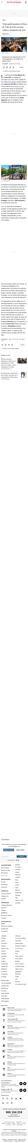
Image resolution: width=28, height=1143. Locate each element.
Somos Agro (4, 964)
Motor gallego (5, 1001)
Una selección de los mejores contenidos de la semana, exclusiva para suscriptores (16, 1020)
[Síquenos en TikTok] (3, 1103)
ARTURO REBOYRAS (5, 368)
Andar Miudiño (5, 993)
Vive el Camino (19, 964)
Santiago (17, 895)
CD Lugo (3, 990)
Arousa (17, 872)
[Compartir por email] (7, 67)
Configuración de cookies (19, 1140)
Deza (16, 880)
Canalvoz (18, 1123)
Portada (3, 938)
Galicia (3, 940)
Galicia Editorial (19, 1124)
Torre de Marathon (6, 983)
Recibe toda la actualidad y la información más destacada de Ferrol (16, 1057)
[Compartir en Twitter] (13, 67)
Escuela (17, 981)
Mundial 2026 (5, 980)
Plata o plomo (19, 956)
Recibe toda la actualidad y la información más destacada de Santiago (16, 1063)
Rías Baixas (12, 82)
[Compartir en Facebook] (10, 67)
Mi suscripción (5, 868)
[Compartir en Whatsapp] (3, 67)
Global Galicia (19, 943)
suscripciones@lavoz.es (14, 1116)
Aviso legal (4, 1139)
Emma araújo (5, 33)
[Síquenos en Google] (12, 1103)
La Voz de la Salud (20, 938)
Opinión (3, 951)
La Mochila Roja (19, 966)
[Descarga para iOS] (21, 1083)
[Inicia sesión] (25, 2)
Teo (14, 321)
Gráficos (3, 961)
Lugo (16, 887)
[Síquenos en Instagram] (12, 1099)
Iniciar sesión (20, 850)
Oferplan (3, 910)
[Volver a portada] (14, 2)
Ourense (17, 890)
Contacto (3, 918)
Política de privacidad (12, 1139)
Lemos (17, 885)
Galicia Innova (19, 969)
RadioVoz (9, 1123)
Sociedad (4, 956)
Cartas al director (6, 893)
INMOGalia (4, 913)
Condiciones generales (8, 1140)
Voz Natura (24, 1123)
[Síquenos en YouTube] (20, 1099)
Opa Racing (4, 988)
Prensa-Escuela (9, 1124)
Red (16, 953)
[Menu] (2, 2)
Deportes (3, 953)
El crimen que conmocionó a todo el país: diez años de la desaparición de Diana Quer (9, 375)
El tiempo (3, 976)
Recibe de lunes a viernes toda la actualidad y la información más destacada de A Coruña (16, 1051)
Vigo (16, 897)
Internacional (4, 948)
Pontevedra (18, 892)
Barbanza (18, 874)
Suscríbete (4, 875)
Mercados (18, 974)
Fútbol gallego (5, 998)
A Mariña (17, 869)
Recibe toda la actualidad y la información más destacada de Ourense (16, 1075)
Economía (4, 943)
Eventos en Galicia (6, 915)
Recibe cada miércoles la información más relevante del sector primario (15, 1033)
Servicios (3, 907)
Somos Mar (4, 966)
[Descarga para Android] (24, 1083)
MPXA (14, 1124)
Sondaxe (13, 1123)
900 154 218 (14, 1112)
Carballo (17, 877)
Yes (16, 979)
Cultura (3, 958)
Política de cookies (22, 1139)
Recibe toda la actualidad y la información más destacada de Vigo (16, 1069)
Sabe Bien (18, 940)
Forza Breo (4, 996)
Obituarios (4, 969)
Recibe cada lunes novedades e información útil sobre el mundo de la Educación (16, 1027)
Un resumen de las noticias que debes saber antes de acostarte (15, 1015)
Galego (17, 860)
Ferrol (17, 882)
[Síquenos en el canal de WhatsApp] (7, 1103)
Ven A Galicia (19, 958)
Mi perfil (3, 882)
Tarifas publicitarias (6, 905)
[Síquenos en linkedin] (16, 1099)
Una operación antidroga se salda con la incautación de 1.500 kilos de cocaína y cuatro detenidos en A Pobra (8, 363)
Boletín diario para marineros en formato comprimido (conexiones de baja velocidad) (15, 1038)
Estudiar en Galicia (20, 946)
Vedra (16, 77)
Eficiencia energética (7, 926)
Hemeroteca (4, 873)
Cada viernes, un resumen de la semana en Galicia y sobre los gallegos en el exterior (15, 1045)
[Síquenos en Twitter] (7, 1099)
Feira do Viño (19, 86)
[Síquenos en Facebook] (3, 1099)
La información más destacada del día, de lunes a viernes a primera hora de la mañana (16, 1009)
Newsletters (4, 884)
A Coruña (17, 867)
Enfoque (17, 961)
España (3, 946)
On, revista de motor (20, 984)
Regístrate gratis (9, 850)
